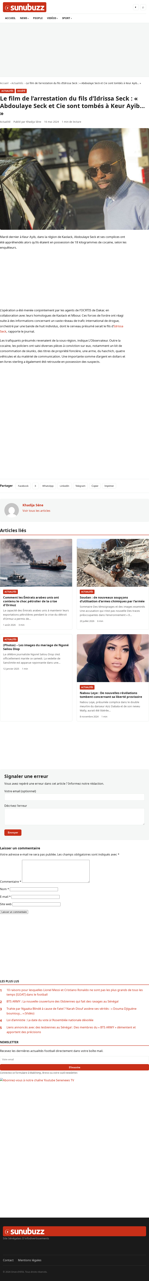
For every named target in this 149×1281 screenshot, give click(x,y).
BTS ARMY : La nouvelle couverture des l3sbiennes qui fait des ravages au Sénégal (62, 1001)
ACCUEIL (10, 18)
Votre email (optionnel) (20, 791)
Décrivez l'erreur (15, 806)
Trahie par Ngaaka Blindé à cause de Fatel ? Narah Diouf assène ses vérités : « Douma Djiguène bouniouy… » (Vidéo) (71, 1011)
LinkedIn (64, 485)
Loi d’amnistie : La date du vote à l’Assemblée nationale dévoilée (50, 1020)
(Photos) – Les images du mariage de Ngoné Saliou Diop (36, 647)
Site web (6, 904)
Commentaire (10, 882)
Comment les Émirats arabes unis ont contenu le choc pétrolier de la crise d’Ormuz (31, 601)
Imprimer (109, 486)
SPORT (66, 18)
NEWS (23, 18)
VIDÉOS (51, 18)
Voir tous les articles (36, 511)
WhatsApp (48, 485)
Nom (4, 889)
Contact (8, 1260)
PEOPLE (38, 18)
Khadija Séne (33, 121)
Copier (95, 486)
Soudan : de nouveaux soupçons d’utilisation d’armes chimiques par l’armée (112, 599)
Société (21, 91)
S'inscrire (74, 1067)
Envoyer (13, 832)
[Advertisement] (74, 49)
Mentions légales (29, 1260)
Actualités (7, 91)
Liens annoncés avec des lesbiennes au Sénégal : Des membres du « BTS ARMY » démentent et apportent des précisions (71, 1029)
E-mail (5, 897)
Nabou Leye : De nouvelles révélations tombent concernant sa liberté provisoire (111, 695)
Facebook (23, 485)
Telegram (80, 485)
